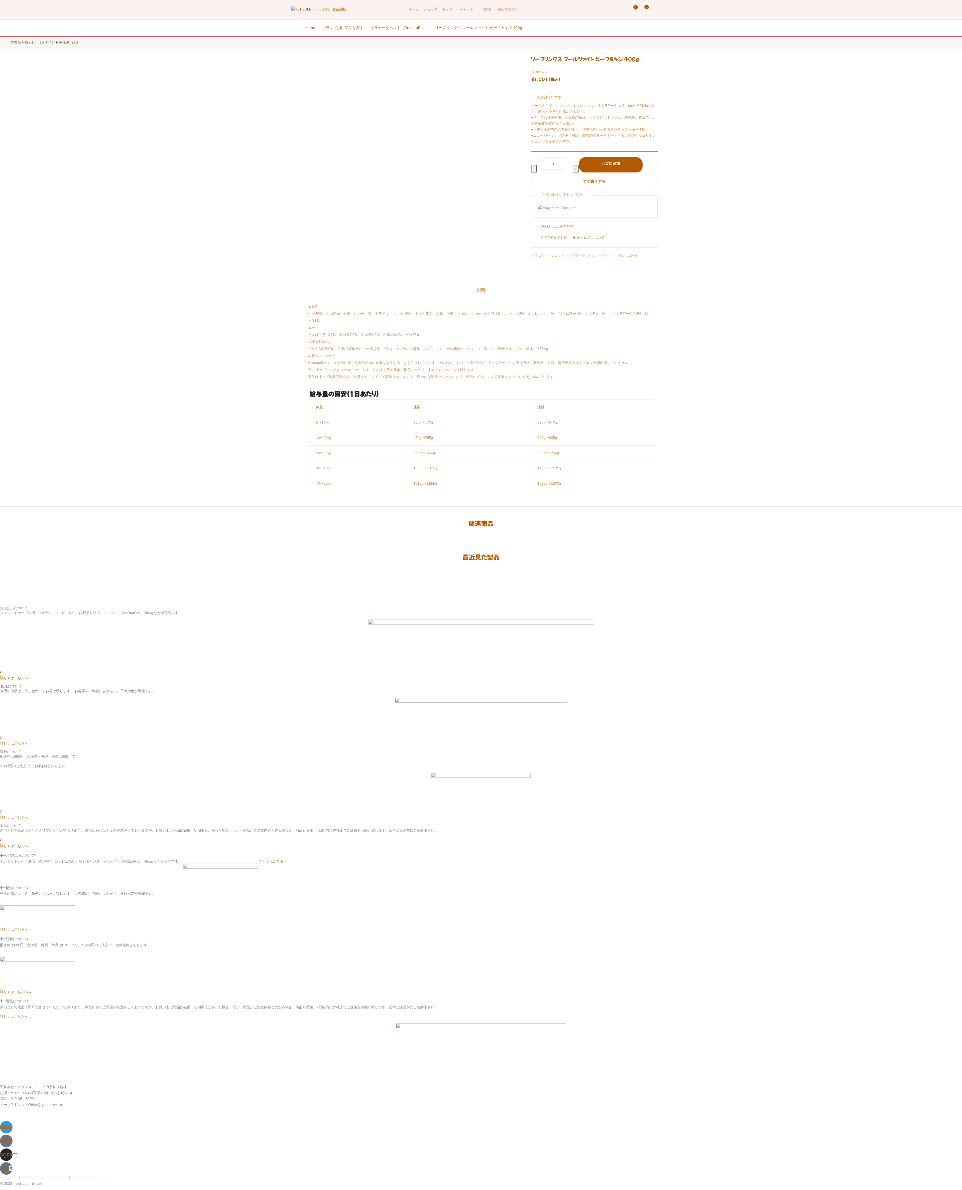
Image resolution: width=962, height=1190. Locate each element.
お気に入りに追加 (651, 163)
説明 (481, 290)
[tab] (481, 290)
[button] (645, 10)
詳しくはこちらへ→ (274, 861)
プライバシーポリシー (89, 1177)
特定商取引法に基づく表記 (43, 1177)
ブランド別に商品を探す (343, 27)
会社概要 (7, 1177)
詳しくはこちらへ (14, 678)
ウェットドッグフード (567, 255)
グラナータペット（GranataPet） (399, 27)
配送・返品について (589, 237)
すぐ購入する (594, 181)
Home (309, 27)
